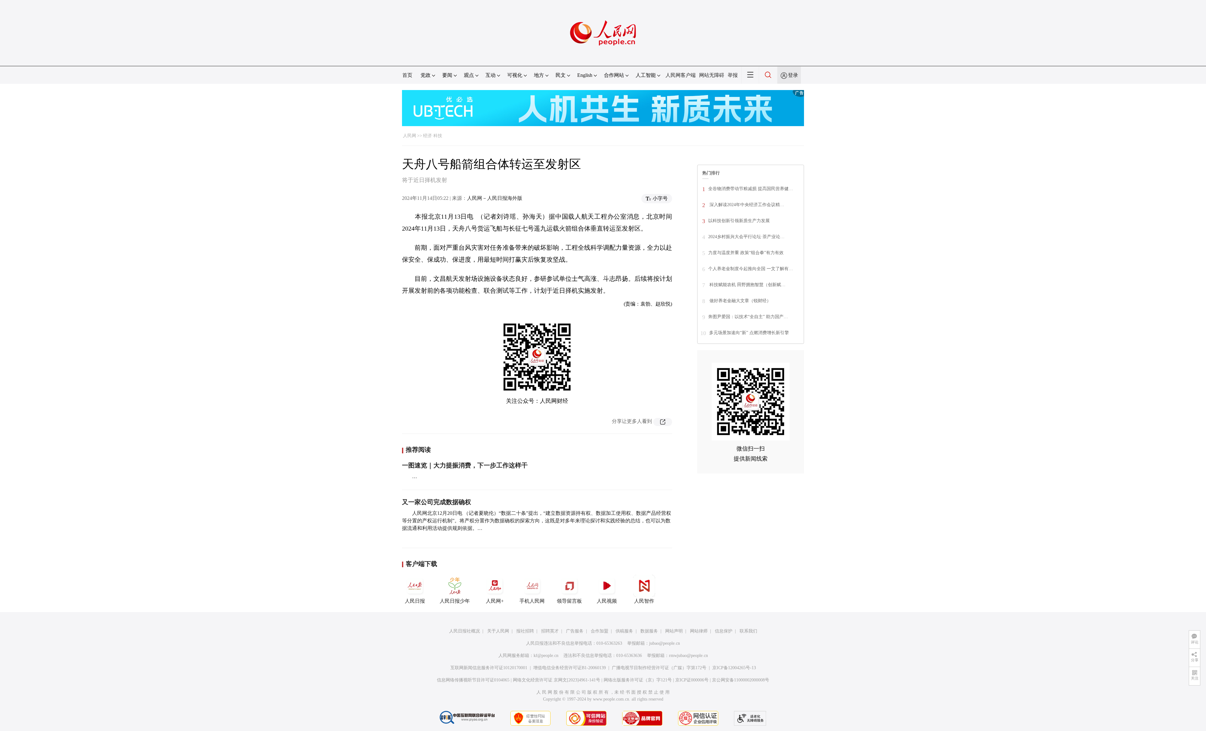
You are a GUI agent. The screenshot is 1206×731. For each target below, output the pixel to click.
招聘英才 (550, 631)
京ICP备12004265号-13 (734, 667)
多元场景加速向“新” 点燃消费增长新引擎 (749, 332)
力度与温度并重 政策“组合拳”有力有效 (746, 252)
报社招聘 (525, 631)
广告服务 (575, 631)
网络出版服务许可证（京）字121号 (638, 680)
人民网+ (495, 601)
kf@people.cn (546, 655)
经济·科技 (432, 135)
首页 (407, 75)
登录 (793, 75)
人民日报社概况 (464, 631)
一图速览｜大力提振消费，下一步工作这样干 (465, 465)
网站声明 (674, 631)
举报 (733, 75)
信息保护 (723, 631)
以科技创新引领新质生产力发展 (739, 220)
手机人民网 (532, 601)
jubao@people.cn (664, 643)
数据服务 (649, 631)
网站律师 (699, 631)
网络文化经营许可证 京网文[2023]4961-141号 (556, 680)
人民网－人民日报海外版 (494, 198)
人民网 (409, 135)
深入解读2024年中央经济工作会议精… (746, 204)
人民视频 (607, 601)
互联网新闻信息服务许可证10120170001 (488, 667)
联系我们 (748, 631)
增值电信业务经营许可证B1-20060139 (569, 667)
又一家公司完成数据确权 (436, 502)
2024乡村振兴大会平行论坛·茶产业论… (746, 236)
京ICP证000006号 (692, 680)
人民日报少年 (455, 601)
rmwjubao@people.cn (688, 655)
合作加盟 (599, 631)
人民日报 (415, 601)
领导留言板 (569, 601)
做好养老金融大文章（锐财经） (739, 300)
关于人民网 (498, 631)
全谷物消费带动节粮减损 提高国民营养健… (750, 188)
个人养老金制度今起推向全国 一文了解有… (750, 268)
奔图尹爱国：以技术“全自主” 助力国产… (748, 316)
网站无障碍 (711, 75)
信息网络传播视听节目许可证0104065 (473, 680)
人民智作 (644, 601)
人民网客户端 (680, 75)
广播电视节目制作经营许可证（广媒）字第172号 (659, 667)
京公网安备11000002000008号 (740, 680)
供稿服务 (624, 631)
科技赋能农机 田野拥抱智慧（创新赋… (746, 284)
